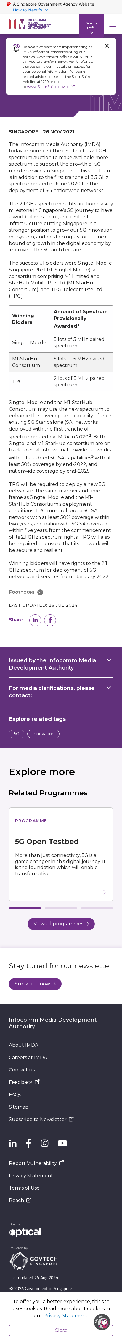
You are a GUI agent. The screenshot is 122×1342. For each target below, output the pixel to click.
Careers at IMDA (28, 1057)
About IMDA (23, 1045)
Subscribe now (32, 984)
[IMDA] (30, 24)
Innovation (43, 733)
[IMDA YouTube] (62, 1143)
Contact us (22, 1070)
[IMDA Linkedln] (13, 1143)
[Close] (106, 46)
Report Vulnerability (33, 1163)
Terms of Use (24, 1188)
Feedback (21, 1082)
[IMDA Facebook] (28, 1143)
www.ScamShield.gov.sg (48, 86)
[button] (35, 620)
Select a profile (91, 25)
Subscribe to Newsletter (38, 1119)
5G (16, 733)
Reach (16, 1200)
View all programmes (58, 923)
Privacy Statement (31, 1175)
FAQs (15, 1094)
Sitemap (18, 1107)
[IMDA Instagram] (45, 1143)
